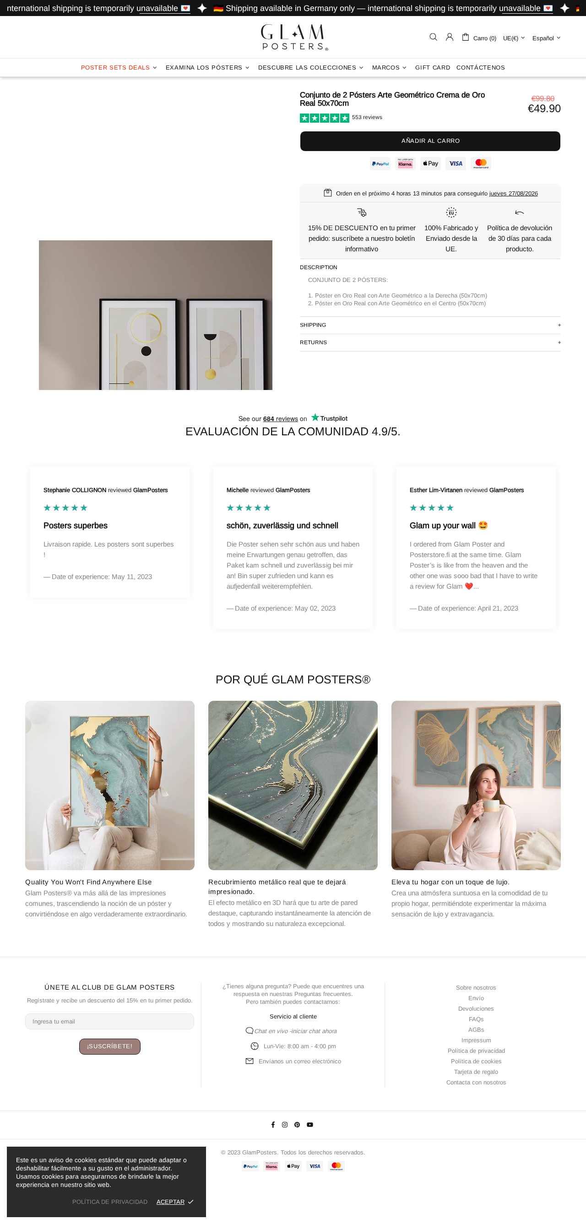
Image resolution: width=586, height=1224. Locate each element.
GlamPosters (293, 37)
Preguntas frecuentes (322, 994)
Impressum (476, 1040)
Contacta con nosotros (476, 1082)
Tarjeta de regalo (476, 1071)
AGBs (476, 1029)
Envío (476, 998)
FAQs (476, 1019)
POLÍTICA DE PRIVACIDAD (109, 1201)
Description (318, 267)
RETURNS (313, 342)
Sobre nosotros (476, 987)
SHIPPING (313, 325)
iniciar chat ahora (313, 1031)
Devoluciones (476, 1008)
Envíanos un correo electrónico (300, 1061)
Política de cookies (476, 1061)
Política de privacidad (476, 1050)
